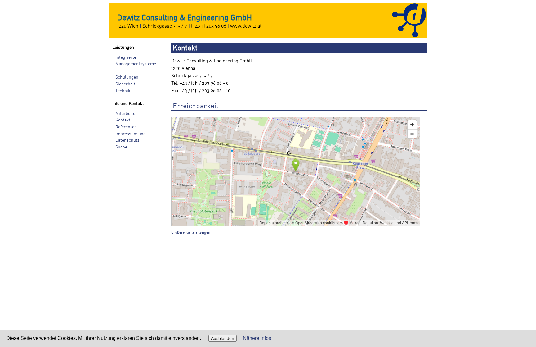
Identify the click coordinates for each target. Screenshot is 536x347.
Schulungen (126, 77)
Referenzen (126, 127)
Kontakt (123, 120)
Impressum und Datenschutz (130, 137)
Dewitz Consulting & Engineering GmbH (184, 18)
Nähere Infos (257, 338)
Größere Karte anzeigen (190, 232)
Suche (121, 147)
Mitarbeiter (126, 113)
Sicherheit (125, 84)
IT (117, 70)
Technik (123, 91)
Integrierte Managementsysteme (135, 60)
